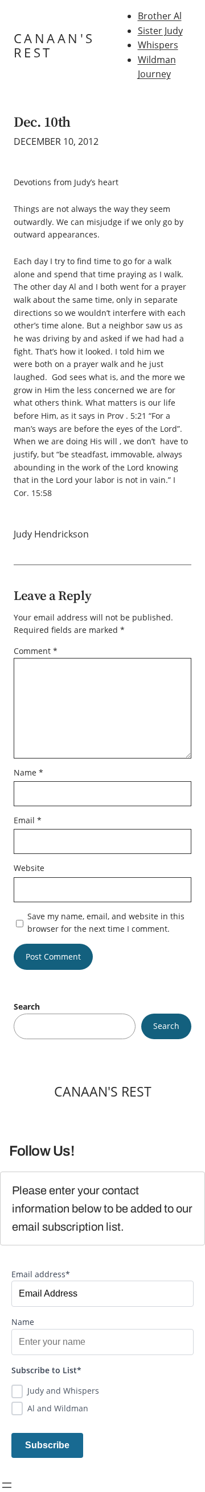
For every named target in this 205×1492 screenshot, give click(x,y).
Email (28, 820)
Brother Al (160, 16)
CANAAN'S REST (54, 45)
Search (27, 1006)
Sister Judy (160, 30)
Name (28, 772)
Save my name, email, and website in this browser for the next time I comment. (105, 923)
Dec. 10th (42, 122)
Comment (36, 650)
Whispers (158, 45)
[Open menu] (7, 1485)
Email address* (40, 1274)
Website (29, 867)
